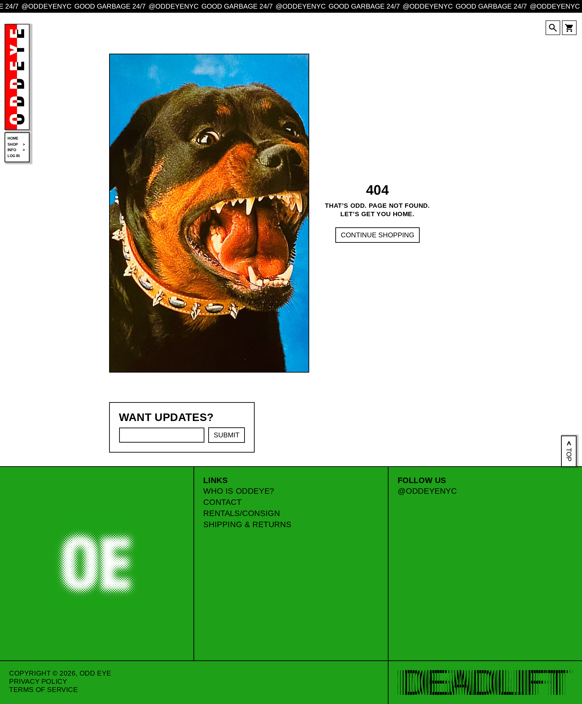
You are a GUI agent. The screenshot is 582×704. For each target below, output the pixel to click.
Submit (226, 435)
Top (569, 454)
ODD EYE (95, 673)
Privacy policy (38, 681)
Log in (14, 156)
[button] (17, 144)
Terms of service (43, 689)
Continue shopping (377, 235)
